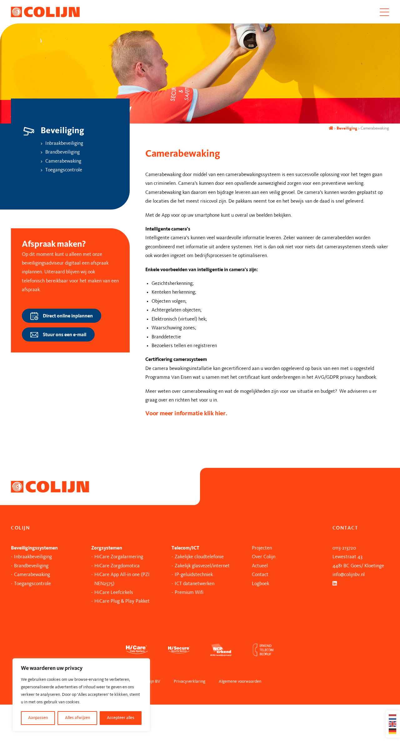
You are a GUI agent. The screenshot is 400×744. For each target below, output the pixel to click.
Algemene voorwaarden (240, 681)
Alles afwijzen (77, 718)
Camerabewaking (63, 161)
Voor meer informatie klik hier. (186, 414)
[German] (393, 731)
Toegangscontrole (63, 170)
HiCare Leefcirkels (113, 592)
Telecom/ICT (185, 548)
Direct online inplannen (68, 315)
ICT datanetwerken (194, 583)
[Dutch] (393, 717)
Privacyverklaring (189, 681)
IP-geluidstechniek (194, 574)
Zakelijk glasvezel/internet (202, 566)
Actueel (260, 566)
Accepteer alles (120, 718)
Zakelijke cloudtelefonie (199, 556)
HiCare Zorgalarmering (118, 556)
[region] (81, 694)
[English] (393, 724)
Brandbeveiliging (62, 152)
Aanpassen (38, 718)
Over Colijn (263, 556)
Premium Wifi (189, 592)
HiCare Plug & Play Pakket (122, 601)
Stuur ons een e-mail (64, 334)
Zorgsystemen (106, 548)
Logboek (260, 583)
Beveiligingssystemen (34, 548)
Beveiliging (347, 128)
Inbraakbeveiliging (64, 143)
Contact (260, 574)
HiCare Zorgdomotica (117, 566)
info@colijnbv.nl (348, 574)
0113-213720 (344, 548)
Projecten (262, 548)
